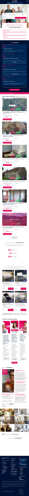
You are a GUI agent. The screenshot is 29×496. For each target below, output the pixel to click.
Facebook (21, 468)
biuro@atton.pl (23, 464)
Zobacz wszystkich (15, 434)
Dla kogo (13, 467)
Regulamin (20, 489)
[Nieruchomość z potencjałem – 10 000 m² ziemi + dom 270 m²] (14, 173)
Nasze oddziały (5, 467)
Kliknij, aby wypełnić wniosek (14, 89)
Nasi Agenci (12, 481)
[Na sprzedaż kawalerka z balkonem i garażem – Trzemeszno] (14, 151)
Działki (12, 462)
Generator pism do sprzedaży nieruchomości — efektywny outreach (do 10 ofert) (8, 304)
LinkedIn (21, 473)
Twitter (21, 474)
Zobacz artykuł (6, 358)
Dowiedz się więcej (11, 404)
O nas (10, 481)
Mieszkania (13, 460)
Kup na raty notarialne (7, 119)
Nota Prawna (21, 492)
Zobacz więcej (14, 237)
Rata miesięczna (5, 16)
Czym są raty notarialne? (5, 481)
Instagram (21, 469)
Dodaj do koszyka (10, 288)
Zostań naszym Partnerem (23, 481)
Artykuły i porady (17, 481)
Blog (4, 465)
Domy (12, 461)
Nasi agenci (5, 466)
